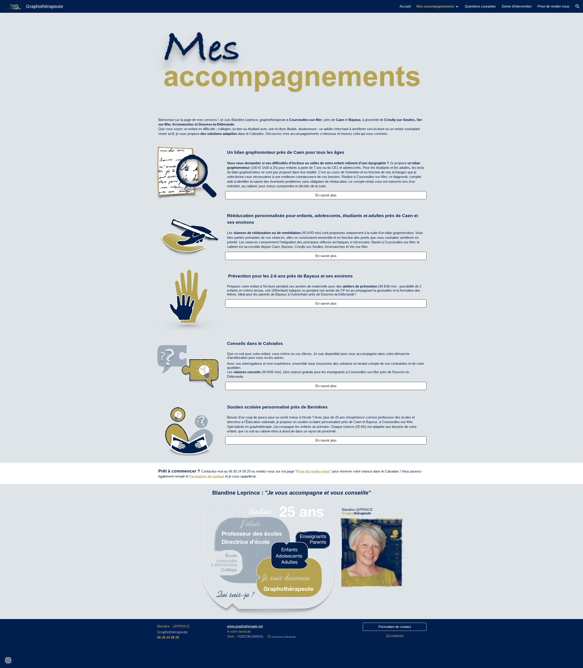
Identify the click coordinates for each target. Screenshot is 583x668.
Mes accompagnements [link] (435, 6)
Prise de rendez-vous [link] (553, 6)
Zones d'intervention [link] (517, 6)
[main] (291, 22)
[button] (577, 6)
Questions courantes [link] (480, 6)
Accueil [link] (405, 6)
